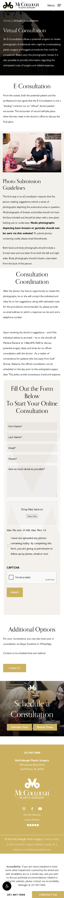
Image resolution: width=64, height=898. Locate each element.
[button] (6, 886)
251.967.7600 (16, 894)
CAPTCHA (13, 567)
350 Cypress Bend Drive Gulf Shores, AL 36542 (32, 764)
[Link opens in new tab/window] (24, 808)
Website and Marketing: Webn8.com (32, 849)
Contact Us (48, 894)
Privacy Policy (52, 839)
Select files (32, 516)
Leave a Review (32, 819)
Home (7, 21)
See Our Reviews (32, 814)
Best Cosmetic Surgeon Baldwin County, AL (32, 844)
